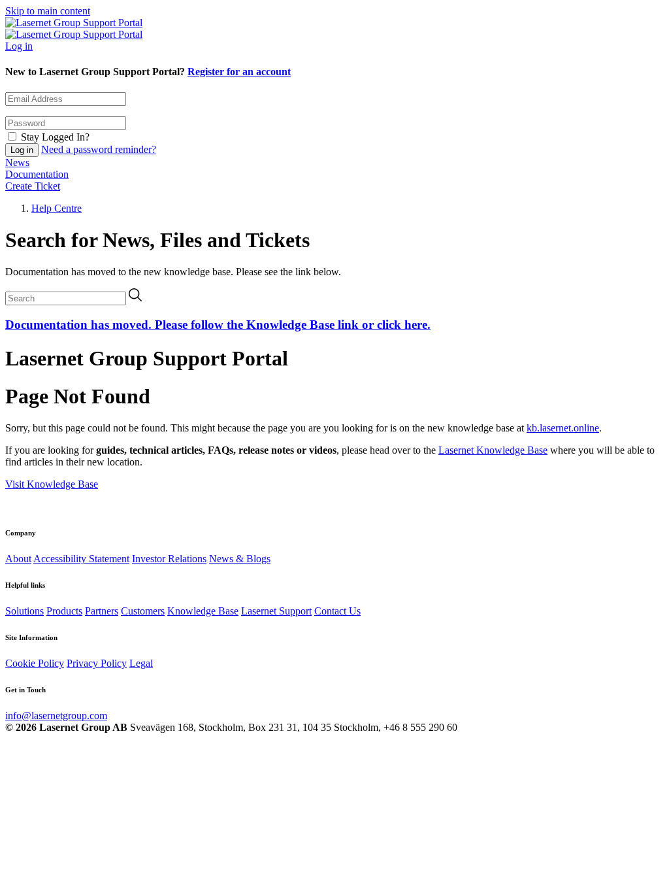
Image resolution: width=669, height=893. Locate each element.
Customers (143, 610)
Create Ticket (32, 186)
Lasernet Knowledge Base (492, 450)
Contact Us (337, 610)
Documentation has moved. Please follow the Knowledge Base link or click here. (218, 324)
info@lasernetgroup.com (56, 715)
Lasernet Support (276, 610)
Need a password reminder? (98, 149)
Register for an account (239, 71)
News (17, 162)
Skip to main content (47, 10)
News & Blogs (239, 558)
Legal (141, 663)
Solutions (24, 610)
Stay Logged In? (55, 137)
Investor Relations (169, 558)
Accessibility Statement (81, 558)
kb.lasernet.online (563, 427)
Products (64, 610)
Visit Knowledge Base (51, 484)
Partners (101, 610)
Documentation (37, 174)
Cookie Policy (34, 663)
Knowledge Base (202, 610)
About (18, 558)
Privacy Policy (97, 663)
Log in (19, 46)
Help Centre (56, 208)
